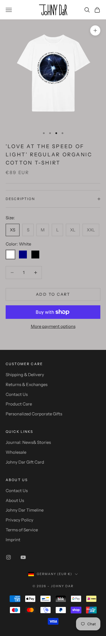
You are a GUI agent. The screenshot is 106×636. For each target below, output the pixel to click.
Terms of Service (22, 529)
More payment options (53, 326)
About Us (15, 500)
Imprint (13, 539)
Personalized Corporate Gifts (34, 413)
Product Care (19, 404)
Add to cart (53, 294)
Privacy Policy (19, 520)
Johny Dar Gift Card (25, 462)
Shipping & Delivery (25, 374)
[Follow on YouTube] (23, 557)
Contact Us (17, 394)
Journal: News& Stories (28, 442)
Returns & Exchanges (26, 384)
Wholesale (16, 452)
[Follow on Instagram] (8, 557)
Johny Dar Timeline (25, 510)
